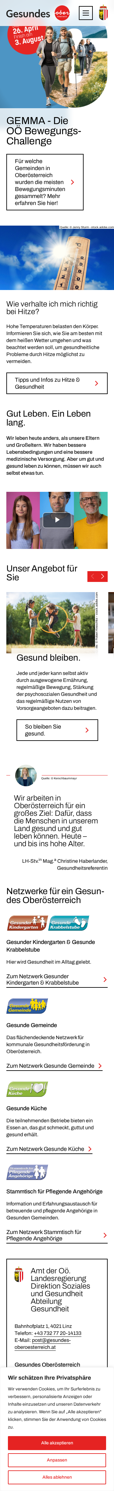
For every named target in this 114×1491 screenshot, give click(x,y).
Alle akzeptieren (57, 1443)
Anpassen (57, 1460)
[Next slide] (102, 576)
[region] (57, 1429)
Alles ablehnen (57, 1477)
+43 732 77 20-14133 (57, 1333)
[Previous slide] (92, 576)
